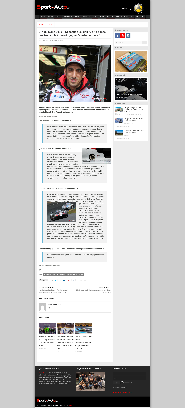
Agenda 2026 (86, 16)
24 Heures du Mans (49, 274)
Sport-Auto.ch (43, 373)
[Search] (144, 42)
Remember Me (127, 382)
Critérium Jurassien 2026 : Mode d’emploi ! (134, 131)
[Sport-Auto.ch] (53, 7)
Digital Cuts (72, 405)
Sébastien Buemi (72, 274)
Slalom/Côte (67, 16)
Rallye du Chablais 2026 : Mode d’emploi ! (133, 119)
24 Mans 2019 (61, 274)
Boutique (110, 16)
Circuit (58, 16)
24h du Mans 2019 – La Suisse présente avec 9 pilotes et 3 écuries (93, 290)
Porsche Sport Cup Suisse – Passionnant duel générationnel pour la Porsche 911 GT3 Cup (53, 290)
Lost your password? (120, 387)
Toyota (81, 274)
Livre (95, 16)
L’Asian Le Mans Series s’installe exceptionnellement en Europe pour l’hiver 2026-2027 (83, 343)
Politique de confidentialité (122, 392)
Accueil (41, 24)
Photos (102, 16)
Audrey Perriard (57, 40)
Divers (77, 16)
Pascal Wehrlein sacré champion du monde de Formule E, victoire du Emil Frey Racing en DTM (65, 343)
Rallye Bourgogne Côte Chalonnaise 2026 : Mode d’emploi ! (133, 109)
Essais (43, 16)
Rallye (50, 16)
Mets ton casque (122, 16)
